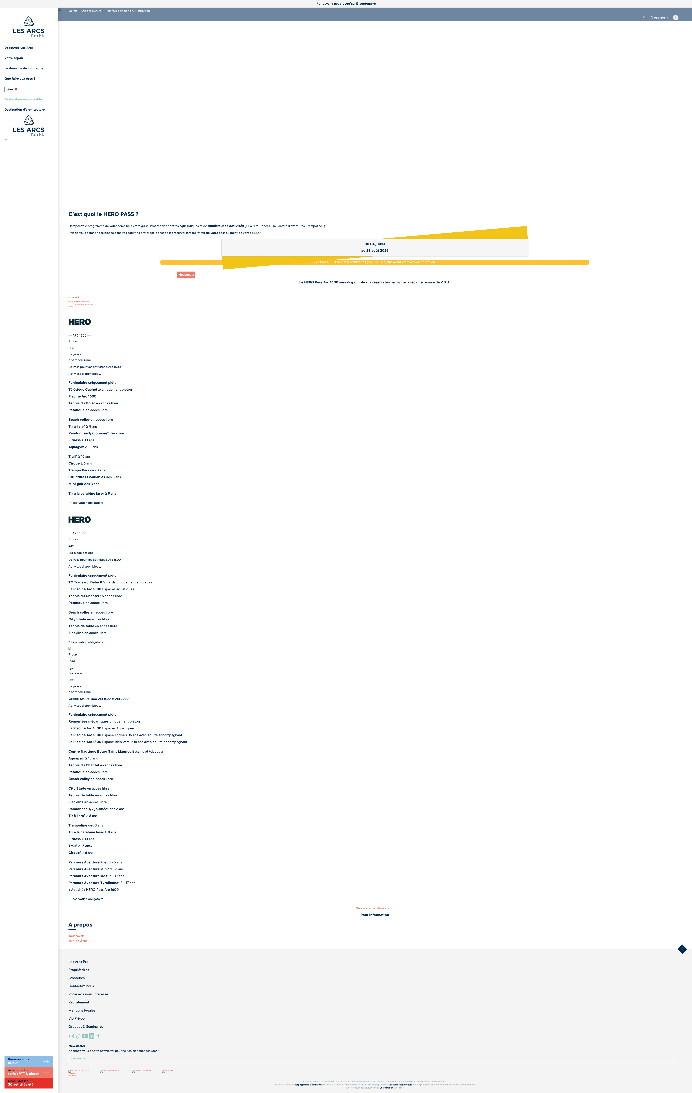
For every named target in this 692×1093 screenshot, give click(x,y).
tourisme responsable (400, 1084)
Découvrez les (21, 1083)
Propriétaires (78, 970)
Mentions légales (81, 1011)
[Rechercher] (5, 138)
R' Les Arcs (72, 1073)
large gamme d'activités (308, 1084)
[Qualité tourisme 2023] (141, 1071)
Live (10, 90)
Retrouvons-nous (346, 4)
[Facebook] (98, 1037)
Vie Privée (76, 1019)
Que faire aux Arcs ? (20, 79)
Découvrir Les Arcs (19, 48)
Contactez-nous (81, 986)
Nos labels (72, 1075)
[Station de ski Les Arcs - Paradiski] (29, 27)
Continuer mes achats (76, 302)
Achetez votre (23, 1072)
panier (86, 302)
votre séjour (386, 1088)
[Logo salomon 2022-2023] (110, 1071)
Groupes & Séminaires (85, 1027)
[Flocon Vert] (167, 1071)
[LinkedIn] (92, 1037)
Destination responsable (23, 99)
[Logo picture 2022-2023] (78, 1071)
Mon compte (660, 18)
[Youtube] (85, 1037)
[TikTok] (79, 1037)
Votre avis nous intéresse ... (89, 995)
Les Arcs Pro (78, 962)
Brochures (76, 978)
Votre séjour (14, 58)
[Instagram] (72, 1037)
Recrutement (78, 1003)
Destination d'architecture (25, 110)
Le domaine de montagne (24, 68)
